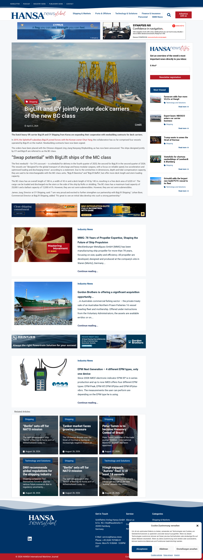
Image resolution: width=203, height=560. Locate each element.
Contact (69, 4)
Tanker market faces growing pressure (77, 427)
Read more (182, 107)
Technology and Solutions (37, 460)
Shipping (33, 102)
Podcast (26, 4)
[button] (197, 525)
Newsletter (15, 4)
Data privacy (168, 555)
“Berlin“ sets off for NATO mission (36, 427)
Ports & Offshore (103, 13)
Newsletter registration (170, 77)
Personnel (143, 17)
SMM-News (157, 17)
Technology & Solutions (126, 13)
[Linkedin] (29, 538)
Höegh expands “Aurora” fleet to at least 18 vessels (115, 471)
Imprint (177, 555)
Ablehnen (163, 549)
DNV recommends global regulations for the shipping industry (37, 471)
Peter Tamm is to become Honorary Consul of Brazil (114, 429)
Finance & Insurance (151, 13)
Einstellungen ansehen (187, 549)
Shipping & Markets (82, 13)
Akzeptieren (141, 549)
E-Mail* (153, 65)
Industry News (39, 4)
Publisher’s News (56, 4)
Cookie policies (156, 555)
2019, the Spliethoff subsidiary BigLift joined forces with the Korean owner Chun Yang (53, 140)
